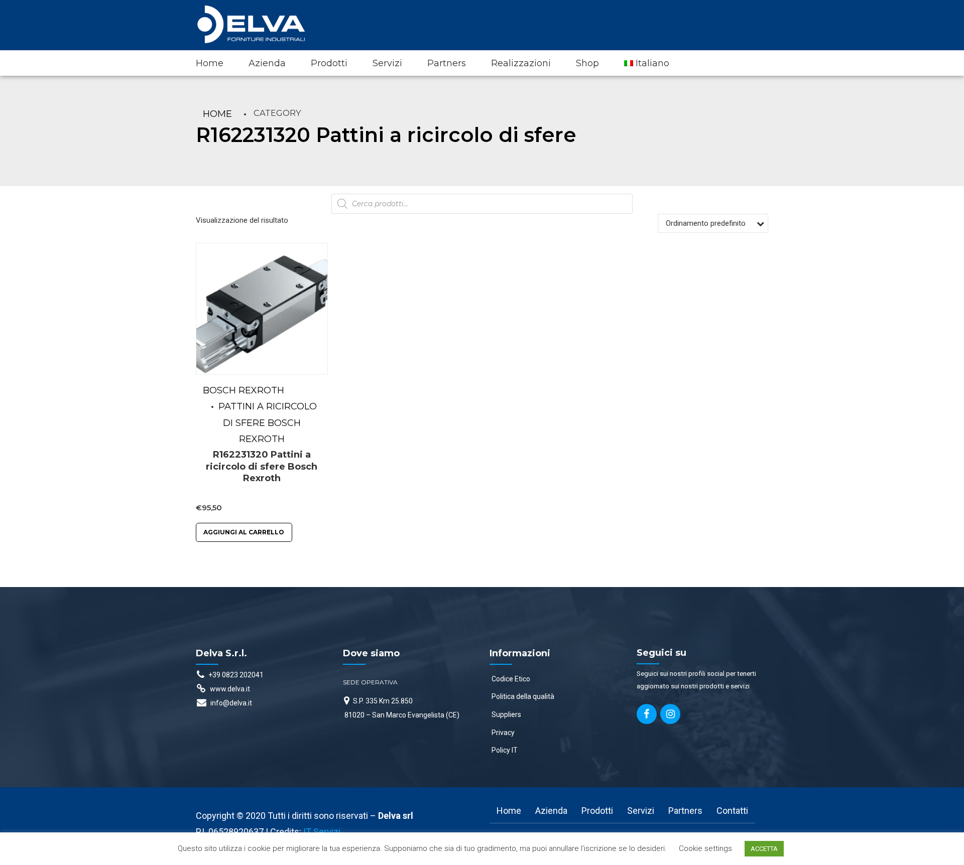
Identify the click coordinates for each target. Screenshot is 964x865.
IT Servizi (321, 831)
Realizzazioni (521, 63)
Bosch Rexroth (243, 390)
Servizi (387, 63)
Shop (587, 63)
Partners (446, 63)
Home (209, 63)
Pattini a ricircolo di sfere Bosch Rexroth (267, 423)
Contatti (732, 810)
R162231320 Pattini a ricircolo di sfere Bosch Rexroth (261, 466)
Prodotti (329, 63)
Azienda (267, 63)
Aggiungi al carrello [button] (243, 532)
